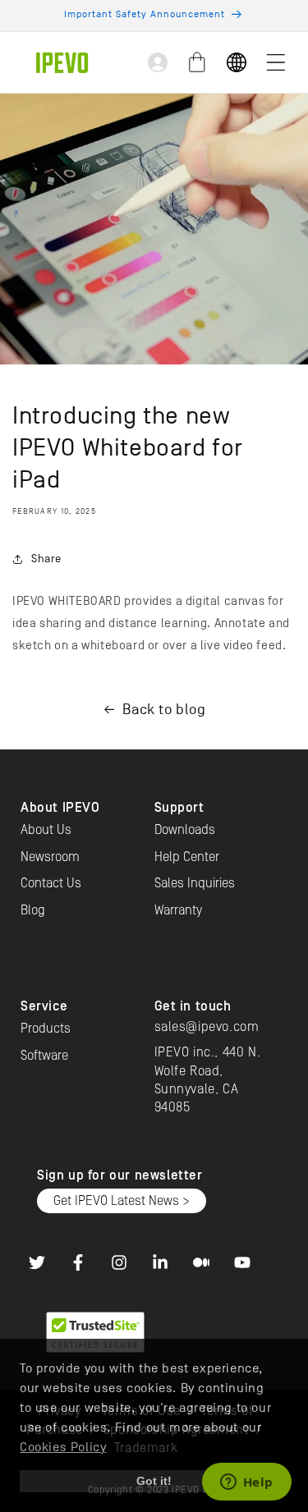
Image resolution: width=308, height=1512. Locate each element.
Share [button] (46, 558)
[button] (276, 62)
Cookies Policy (63, 1447)
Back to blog (163, 709)
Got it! (154, 1480)
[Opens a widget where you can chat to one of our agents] (246, 1483)
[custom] (37, 1262)
